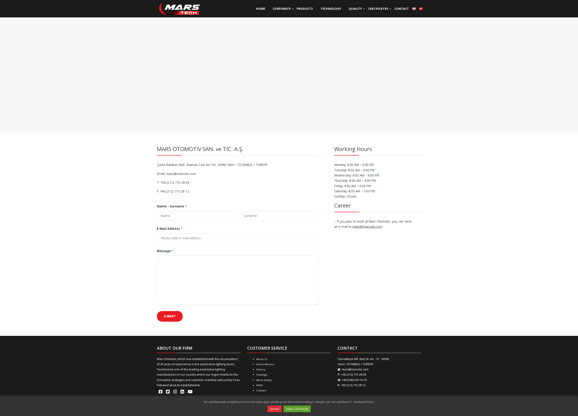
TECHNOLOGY (331, 9)
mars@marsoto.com (367, 226)
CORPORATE (282, 9)
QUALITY (355, 9)
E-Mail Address (169, 228)
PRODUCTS (305, 9)
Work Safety (264, 380)
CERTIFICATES (378, 9)
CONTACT (401, 9)
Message (165, 251)
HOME (260, 9)
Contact (261, 390)
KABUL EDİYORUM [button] (297, 409)
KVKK (259, 385)
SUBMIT (170, 316)
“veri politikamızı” (342, 402)
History (260, 369)
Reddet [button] (274, 409)
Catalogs (261, 374)
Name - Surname (172, 206)
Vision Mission (265, 364)
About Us (262, 359)
